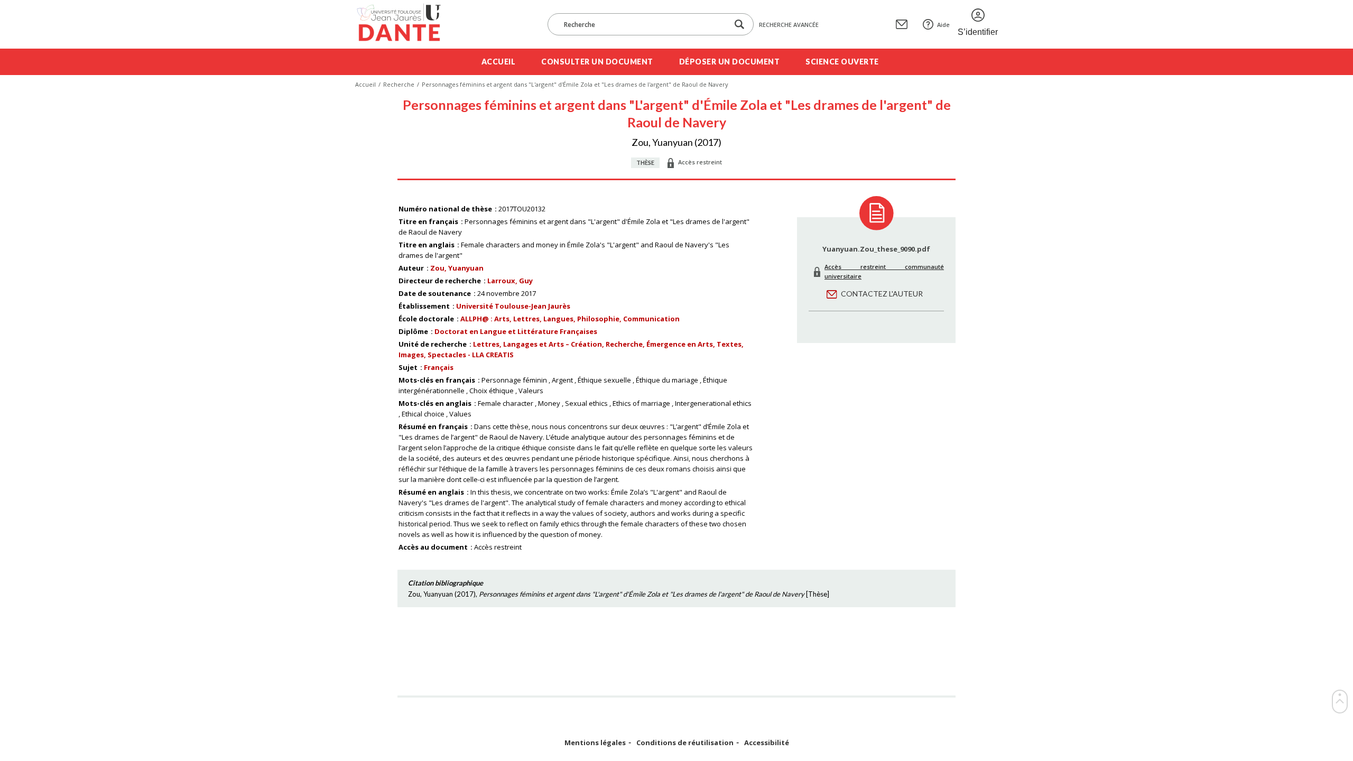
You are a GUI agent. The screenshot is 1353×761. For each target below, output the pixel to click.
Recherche (398, 84)
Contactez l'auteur (882, 293)
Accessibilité (766, 743)
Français (438, 367)
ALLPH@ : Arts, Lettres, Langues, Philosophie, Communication (570, 318)
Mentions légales (595, 743)
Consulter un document (597, 61)
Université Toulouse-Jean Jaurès (513, 306)
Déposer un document (729, 61)
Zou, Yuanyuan (457, 268)
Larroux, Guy (510, 280)
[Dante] (405, 24)
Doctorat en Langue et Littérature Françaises (515, 331)
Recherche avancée (789, 25)
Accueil (498, 61)
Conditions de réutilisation (685, 743)
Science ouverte (842, 61)
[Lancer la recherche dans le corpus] (739, 24)
